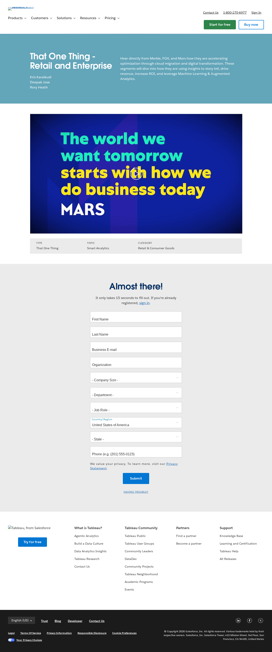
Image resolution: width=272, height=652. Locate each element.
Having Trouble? (136, 492)
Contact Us (82, 566)
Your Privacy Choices (29, 640)
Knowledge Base (231, 536)
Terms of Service (30, 633)
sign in (144, 303)
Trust (44, 621)
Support (226, 528)
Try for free (32, 542)
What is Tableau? (88, 528)
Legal (11, 633)
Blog (58, 621)
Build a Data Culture (88, 543)
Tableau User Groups (139, 543)
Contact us (210, 12)
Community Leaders (139, 551)
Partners (182, 528)
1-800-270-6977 (235, 12)
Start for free (219, 24)
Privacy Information (59, 633)
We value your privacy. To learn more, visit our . (134, 466)
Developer (75, 621)
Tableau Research (86, 559)
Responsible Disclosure (92, 633)
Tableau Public (135, 536)
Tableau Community (141, 528)
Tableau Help (229, 551)
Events (129, 589)
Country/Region (102, 419)
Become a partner (188, 543)
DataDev (131, 559)
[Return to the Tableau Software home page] (24, 7)
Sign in (256, 12)
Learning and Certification (238, 543)
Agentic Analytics (86, 536)
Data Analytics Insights (90, 551)
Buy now (251, 24)
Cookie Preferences (124, 633)
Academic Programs (139, 582)
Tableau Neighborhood (141, 574)
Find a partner (186, 536)
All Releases (228, 559)
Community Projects (139, 566)
